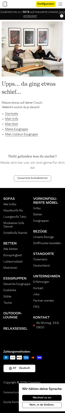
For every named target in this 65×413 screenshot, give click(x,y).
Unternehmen (46, 276)
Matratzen (10, 268)
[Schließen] (61, 16)
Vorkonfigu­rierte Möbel (45, 201)
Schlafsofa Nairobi (15, 233)
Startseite (11, 113)
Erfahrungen (41, 282)
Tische (7, 303)
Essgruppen (14, 278)
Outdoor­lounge (12, 315)
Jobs (36, 294)
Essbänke (9, 290)
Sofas (9, 199)
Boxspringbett (12, 255)
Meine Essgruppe (16, 129)
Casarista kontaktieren (32, 178)
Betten (10, 243)
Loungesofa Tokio (14, 217)
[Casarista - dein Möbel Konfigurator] (5, 4)
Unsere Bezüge (43, 237)
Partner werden (43, 300)
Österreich (40, 259)
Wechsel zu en (42, 397)
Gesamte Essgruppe (16, 284)
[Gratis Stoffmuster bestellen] (30, 4)
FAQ (36, 307)
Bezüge (40, 231)
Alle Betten (10, 249)
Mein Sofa (11, 119)
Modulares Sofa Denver (13, 225)
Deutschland (41, 265)
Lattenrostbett (13, 261)
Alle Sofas (9, 204)
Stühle (7, 296)
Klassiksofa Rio (13, 210)
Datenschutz (11, 392)
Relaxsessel (15, 328)
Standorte (43, 254)
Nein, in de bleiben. (42, 405)
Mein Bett (11, 124)
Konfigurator (46, 4)
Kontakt (38, 288)
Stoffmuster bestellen (47, 243)
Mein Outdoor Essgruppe (21, 134)
